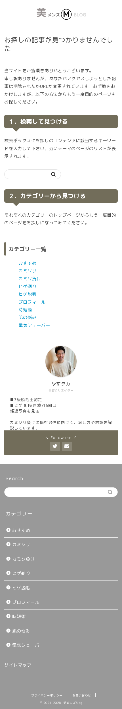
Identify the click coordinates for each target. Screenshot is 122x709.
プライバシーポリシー (46, 695)
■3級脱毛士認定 (26, 399)
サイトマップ (17, 665)
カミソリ (27, 271)
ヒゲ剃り (27, 286)
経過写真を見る (25, 411)
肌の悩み (27, 317)
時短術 (25, 310)
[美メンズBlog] (61, 24)
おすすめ (27, 263)
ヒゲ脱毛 (27, 294)
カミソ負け (29, 279)
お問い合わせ (81, 695)
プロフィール (32, 302)
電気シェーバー (34, 325)
